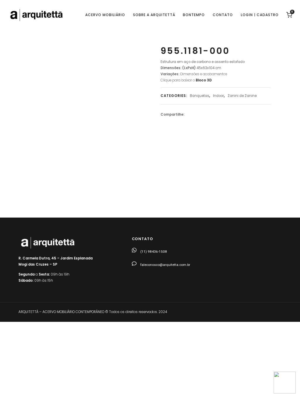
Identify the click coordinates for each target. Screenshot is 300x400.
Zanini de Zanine (242, 95)
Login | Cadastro (260, 14)
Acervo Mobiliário (105, 14)
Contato (223, 14)
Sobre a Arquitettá (154, 14)
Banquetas (199, 95)
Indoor (218, 95)
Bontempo (194, 14)
